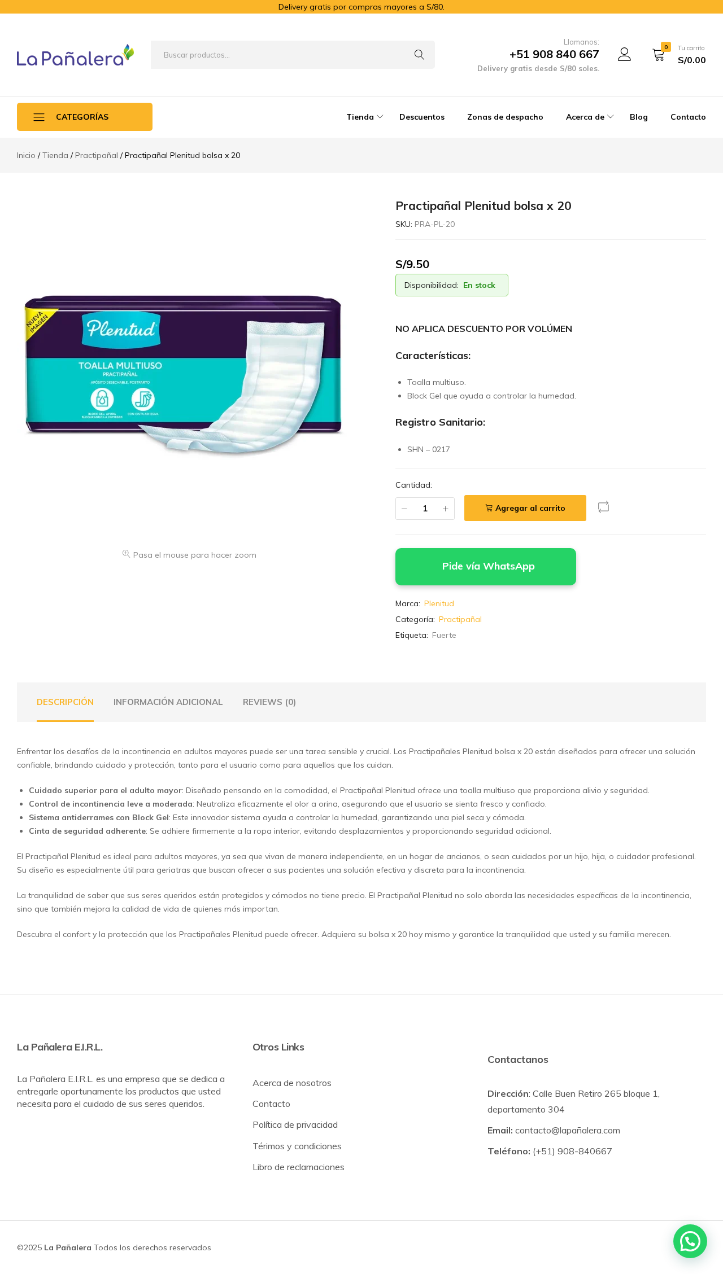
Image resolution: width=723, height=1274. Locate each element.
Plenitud (439, 603)
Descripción (65, 702)
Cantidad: (413, 485)
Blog (639, 117)
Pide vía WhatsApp (488, 565)
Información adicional (168, 702)
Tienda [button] (360, 117)
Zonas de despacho (505, 117)
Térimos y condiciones (297, 1146)
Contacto (688, 117)
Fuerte (444, 635)
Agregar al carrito (530, 508)
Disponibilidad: (431, 285)
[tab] (65, 702)
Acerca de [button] (585, 117)
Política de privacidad (295, 1124)
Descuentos (422, 117)
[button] (604, 509)
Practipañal (460, 619)
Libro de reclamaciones (298, 1166)
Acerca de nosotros (292, 1082)
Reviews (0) (269, 702)
